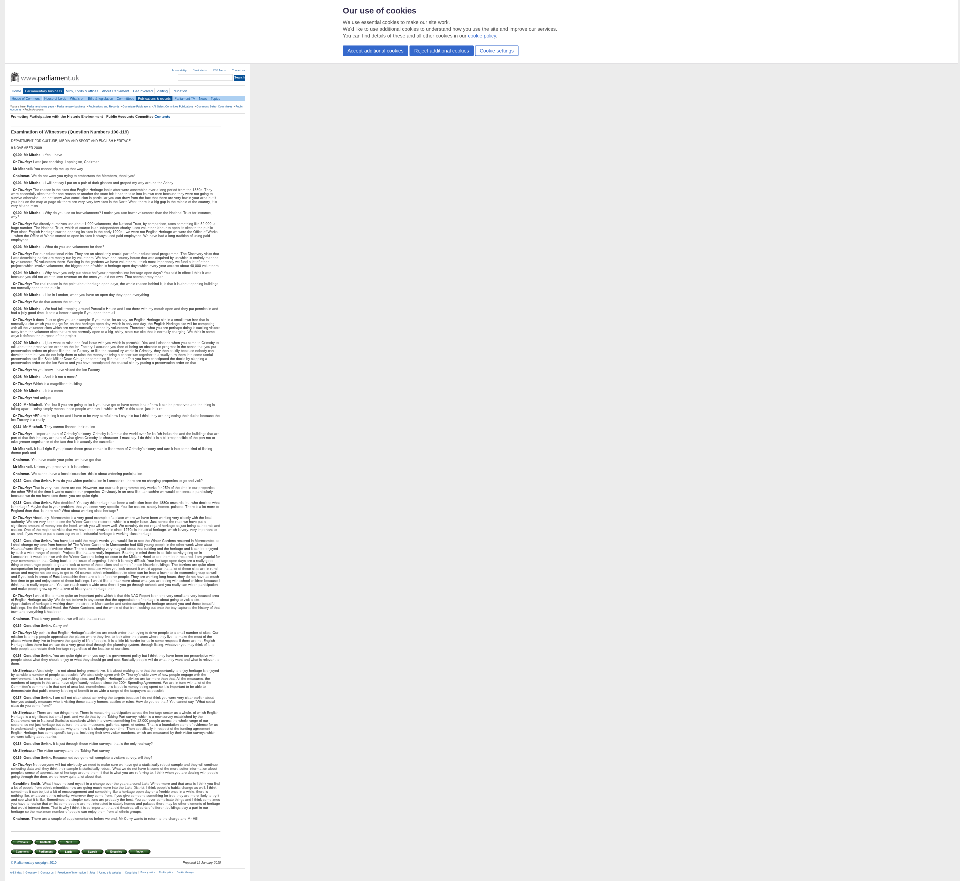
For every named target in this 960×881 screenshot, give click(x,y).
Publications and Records (104, 106)
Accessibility (179, 70)
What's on (77, 98)
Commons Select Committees (214, 106)
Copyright (131, 872)
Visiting (162, 91)
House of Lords (55, 98)
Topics (215, 98)
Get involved (143, 91)
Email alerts (200, 70)
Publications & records (154, 98)
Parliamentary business (43, 91)
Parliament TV (184, 98)
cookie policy (482, 35)
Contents (162, 116)
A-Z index (16, 872)
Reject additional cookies (441, 50)
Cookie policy (166, 872)
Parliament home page (40, 106)
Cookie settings (497, 50)
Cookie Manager (185, 872)
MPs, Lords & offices (82, 91)
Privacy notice (147, 872)
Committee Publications (136, 106)
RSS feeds (219, 70)
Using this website (110, 872)
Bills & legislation (100, 98)
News (203, 98)
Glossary (31, 872)
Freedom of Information (72, 872)
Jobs (93, 872)
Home (16, 91)
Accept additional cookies (376, 50)
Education (179, 91)
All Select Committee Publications (174, 106)
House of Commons (26, 98)
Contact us (238, 70)
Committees (125, 98)
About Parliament (115, 91)
